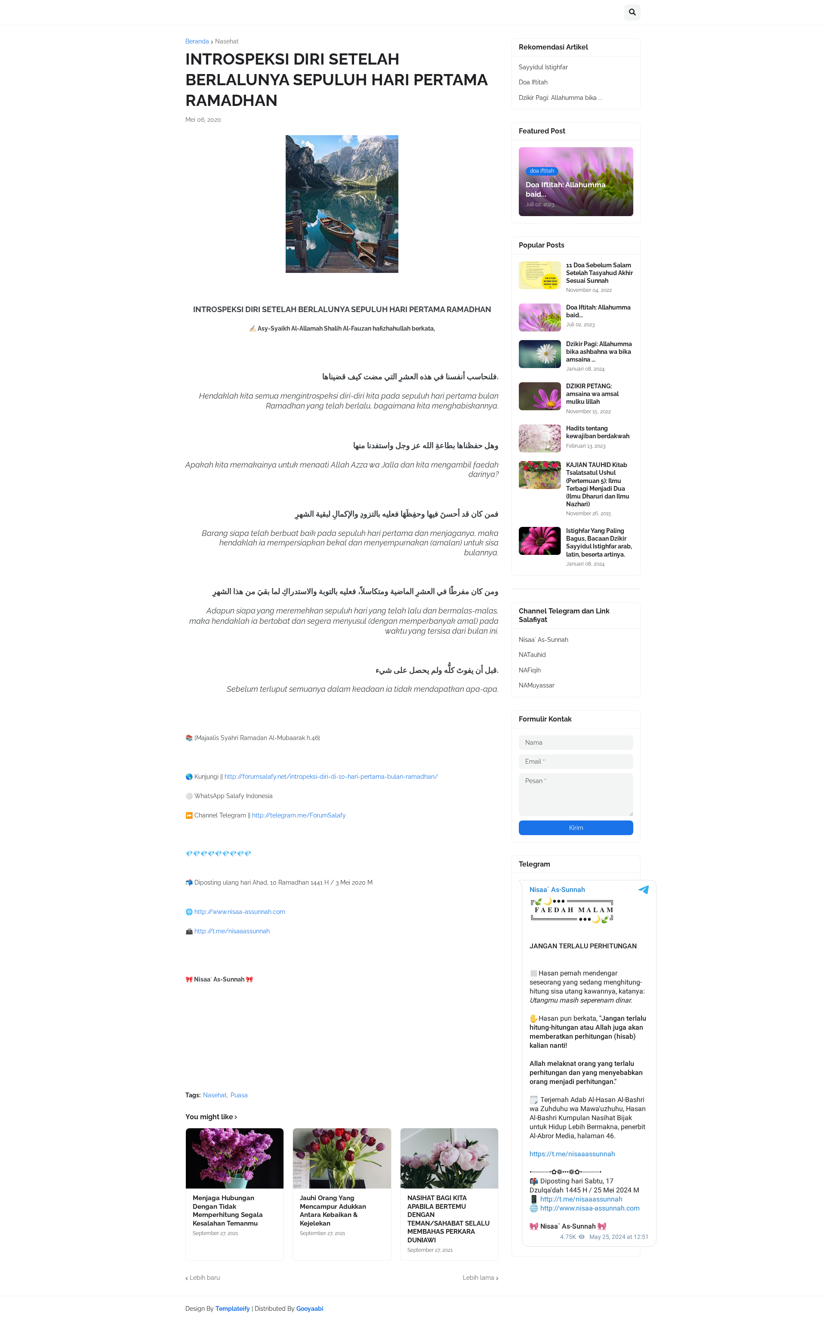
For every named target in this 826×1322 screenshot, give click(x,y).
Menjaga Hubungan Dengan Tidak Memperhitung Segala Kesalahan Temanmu (228, 1210)
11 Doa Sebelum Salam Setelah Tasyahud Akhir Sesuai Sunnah (599, 273)
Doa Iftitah (533, 82)
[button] (632, 12)
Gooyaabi (310, 1308)
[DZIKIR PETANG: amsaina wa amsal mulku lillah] (540, 396)
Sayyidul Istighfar (543, 67)
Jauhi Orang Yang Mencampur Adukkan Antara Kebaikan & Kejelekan (333, 1210)
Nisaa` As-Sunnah (543, 639)
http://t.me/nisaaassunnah (232, 931)
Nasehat (227, 41)
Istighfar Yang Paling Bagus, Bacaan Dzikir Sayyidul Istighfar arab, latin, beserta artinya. (599, 542)
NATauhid (532, 654)
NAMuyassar (537, 685)
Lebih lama (478, 1277)
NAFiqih (530, 670)
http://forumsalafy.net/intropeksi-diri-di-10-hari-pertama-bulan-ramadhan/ (331, 776)
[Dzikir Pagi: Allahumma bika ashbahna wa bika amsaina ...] (540, 354)
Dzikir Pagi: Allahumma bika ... (560, 97)
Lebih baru (205, 1277)
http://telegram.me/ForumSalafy (299, 815)
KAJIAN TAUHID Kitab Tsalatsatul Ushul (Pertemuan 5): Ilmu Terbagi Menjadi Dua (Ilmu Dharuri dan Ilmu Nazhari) (597, 484)
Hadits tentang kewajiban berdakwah (597, 432)
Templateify (233, 1308)
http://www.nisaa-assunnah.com (239, 911)
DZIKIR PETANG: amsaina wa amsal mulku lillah (592, 394)
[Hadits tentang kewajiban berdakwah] (540, 438)
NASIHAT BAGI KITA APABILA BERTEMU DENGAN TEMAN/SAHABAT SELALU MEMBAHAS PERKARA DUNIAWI (448, 1219)
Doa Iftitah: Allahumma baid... (598, 311)
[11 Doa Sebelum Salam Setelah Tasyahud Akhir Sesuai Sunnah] (540, 275)
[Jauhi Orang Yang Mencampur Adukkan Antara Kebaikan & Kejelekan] (342, 1158)
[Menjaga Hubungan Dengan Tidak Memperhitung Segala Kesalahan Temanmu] (235, 1158)
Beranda (197, 41)
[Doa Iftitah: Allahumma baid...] (540, 317)
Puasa (239, 1095)
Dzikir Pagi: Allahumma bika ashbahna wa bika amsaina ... (599, 352)
